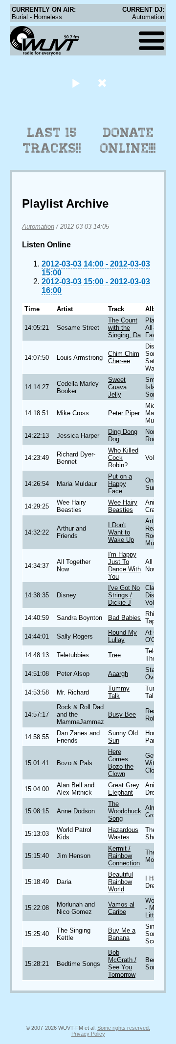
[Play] (76, 83)
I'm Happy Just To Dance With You (124, 565)
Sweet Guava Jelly (117, 387)
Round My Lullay (122, 636)
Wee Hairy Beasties (122, 506)
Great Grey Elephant (123, 788)
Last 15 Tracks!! (52, 140)
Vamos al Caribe (121, 908)
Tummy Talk (119, 692)
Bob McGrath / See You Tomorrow (122, 963)
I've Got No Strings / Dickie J (124, 595)
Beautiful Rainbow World (120, 882)
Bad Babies (124, 617)
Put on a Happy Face (120, 484)
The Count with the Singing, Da (124, 328)
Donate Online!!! (128, 140)
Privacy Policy (88, 1034)
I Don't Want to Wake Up (121, 532)
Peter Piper (124, 413)
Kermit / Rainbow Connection (124, 856)
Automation (38, 226)
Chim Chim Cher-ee (123, 357)
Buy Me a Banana (121, 934)
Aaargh (118, 673)
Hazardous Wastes (123, 833)
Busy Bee (122, 714)
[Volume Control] (103, 83)
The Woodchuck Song (124, 811)
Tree (114, 655)
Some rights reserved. (123, 1028)
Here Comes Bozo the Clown (120, 762)
